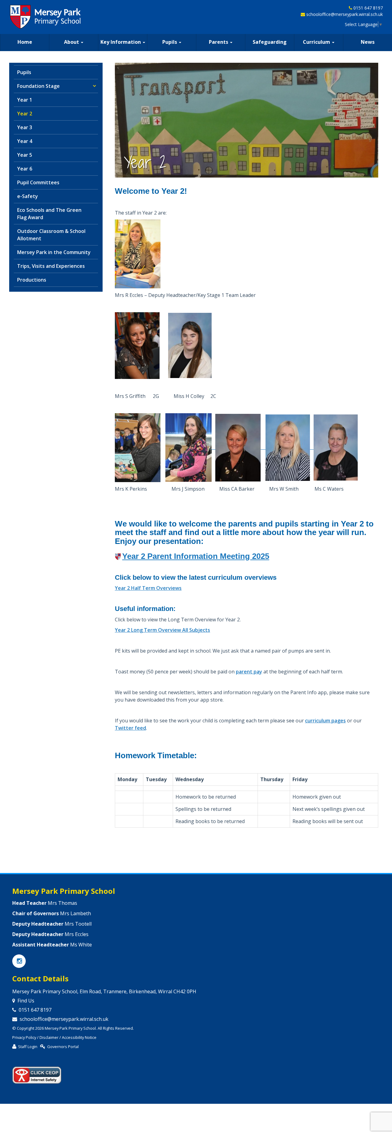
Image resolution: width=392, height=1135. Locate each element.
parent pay (249, 671)
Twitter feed (130, 728)
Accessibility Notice (79, 1037)
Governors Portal (63, 1046)
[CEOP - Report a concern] (36, 1072)
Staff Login (27, 1046)
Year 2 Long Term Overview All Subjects (162, 630)
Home (24, 42)
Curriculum (317, 42)
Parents (219, 42)
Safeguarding (270, 42)
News (368, 42)
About (72, 42)
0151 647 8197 (368, 8)
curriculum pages (325, 720)
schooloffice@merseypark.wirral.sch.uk (344, 14)
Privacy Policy (24, 1037)
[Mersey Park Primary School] (45, 17)
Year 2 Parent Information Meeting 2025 (195, 556)
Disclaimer (49, 1037)
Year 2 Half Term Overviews (148, 588)
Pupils (170, 42)
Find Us (25, 1000)
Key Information (121, 42)
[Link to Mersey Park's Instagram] (19, 961)
